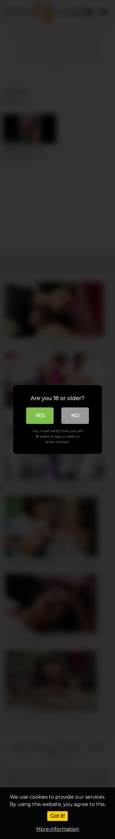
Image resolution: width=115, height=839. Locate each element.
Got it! (57, 816)
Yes (40, 415)
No (75, 415)
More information (57, 829)
